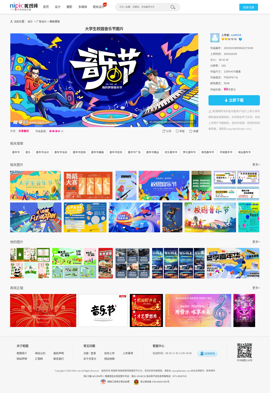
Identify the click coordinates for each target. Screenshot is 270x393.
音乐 (27, 152)
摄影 (69, 6)
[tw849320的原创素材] (214, 37)
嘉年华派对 (42, 152)
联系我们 (58, 358)
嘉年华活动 (60, 152)
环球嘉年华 (226, 152)
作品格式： (216, 77)
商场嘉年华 (207, 152)
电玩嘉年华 (244, 152)
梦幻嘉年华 (189, 152)
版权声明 (58, 353)
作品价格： (216, 89)
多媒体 (82, 6)
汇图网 (39, 358)
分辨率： (215, 65)
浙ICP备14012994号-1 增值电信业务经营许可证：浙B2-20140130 (115, 376)
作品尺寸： (216, 71)
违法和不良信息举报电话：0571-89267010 (166, 376)
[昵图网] (23, 7)
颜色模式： (216, 83)
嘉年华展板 (97, 152)
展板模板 (55, 21)
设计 (58, 6)
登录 (93, 353)
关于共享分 (89, 358)
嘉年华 (16, 152)
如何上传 (109, 353)
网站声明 (22, 358)
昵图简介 (22, 353)
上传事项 (128, 353)
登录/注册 (248, 7)
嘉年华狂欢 (115, 152)
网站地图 (109, 358)
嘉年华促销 (79, 152)
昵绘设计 (99, 6)
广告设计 (41, 21)
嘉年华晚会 (152, 152)
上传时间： (216, 53)
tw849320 (236, 35)
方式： (14, 130)
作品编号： (216, 48)
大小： (214, 59)
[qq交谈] (207, 354)
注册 (86, 353)
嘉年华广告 (134, 152)
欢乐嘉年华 (171, 152)
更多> (256, 164)
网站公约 (40, 353)
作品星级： (41, 131)
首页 (46, 6)
